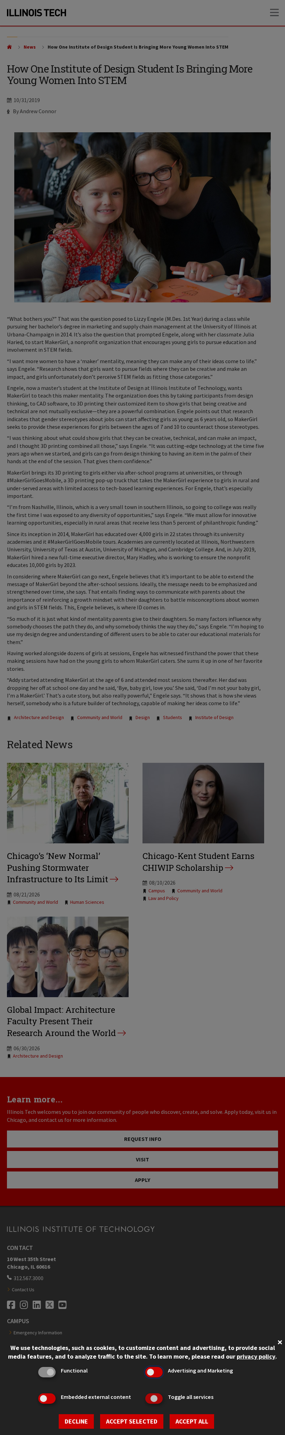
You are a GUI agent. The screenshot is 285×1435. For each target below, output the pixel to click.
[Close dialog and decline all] (280, 1341)
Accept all (192, 1421)
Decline (76, 1421)
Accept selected (131, 1421)
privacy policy (256, 1356)
